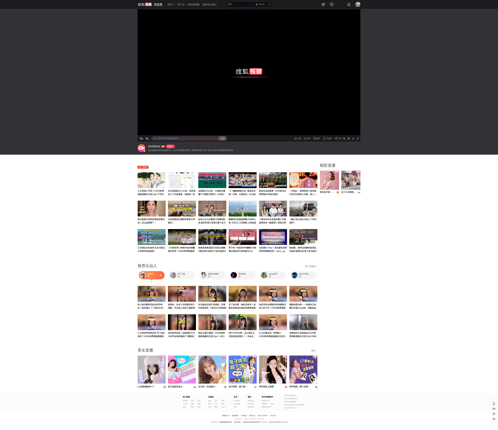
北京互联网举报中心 (291, 399)
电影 (192, 404)
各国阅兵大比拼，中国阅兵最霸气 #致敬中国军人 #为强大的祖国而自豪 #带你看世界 (211, 194)
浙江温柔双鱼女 (175, 387)
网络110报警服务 (290, 402)
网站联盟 (251, 401)
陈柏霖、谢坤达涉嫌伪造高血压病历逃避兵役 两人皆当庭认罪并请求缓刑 (303, 251)
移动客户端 (265, 401)
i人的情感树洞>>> (146, 387)
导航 (169, 4)
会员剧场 (237, 404)
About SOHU (262, 416)
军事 (209, 407)
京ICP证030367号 (290, 408)
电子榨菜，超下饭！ (238, 387)
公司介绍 (273, 416)
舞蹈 (216, 407)
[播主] (141, 148)
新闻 (184, 407)
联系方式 (252, 416)
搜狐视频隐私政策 (225, 422)
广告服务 (244, 416)
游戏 (222, 401)
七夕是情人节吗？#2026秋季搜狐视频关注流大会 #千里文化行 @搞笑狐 (151, 194)
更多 (313, 351)
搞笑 (209, 401)
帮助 (235, 407)
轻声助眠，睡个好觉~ (299, 387)
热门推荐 (143, 167)
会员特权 (237, 401)
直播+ (272, 404)
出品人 (223, 407)
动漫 (198, 404)
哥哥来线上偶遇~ (267, 387)
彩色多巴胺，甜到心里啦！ (332, 192)
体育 (192, 407)
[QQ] (348, 138)
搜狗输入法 (226, 416)
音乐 (216, 401)
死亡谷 (181, 4)
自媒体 (211, 397)
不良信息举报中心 (290, 395)
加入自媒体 (310, 266)
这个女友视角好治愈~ (351, 192)
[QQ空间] (353, 138)
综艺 (192, 401)
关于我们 (251, 404)
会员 (235, 397)
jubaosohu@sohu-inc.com (278, 422)
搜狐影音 (265, 404)
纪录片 (185, 404)
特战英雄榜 (193, 4)
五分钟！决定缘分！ (207, 387)
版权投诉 (251, 407)
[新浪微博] (358, 138)
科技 (222, 404)
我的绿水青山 (210, 4)
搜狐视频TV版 (266, 407)
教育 (209, 404)
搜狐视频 (145, 4)
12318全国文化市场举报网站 (294, 405)
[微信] (344, 138)
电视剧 (185, 401)
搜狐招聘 (235, 416)
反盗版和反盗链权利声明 (251, 422)
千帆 (198, 407)
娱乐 (198, 401)
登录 (155, 138)
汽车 (216, 404)
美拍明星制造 (154, 146)
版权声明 (237, 422)
